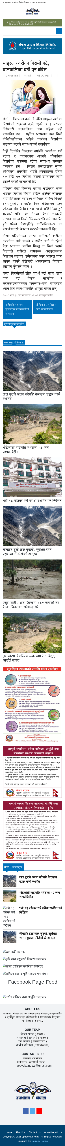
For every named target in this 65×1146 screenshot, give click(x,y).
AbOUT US (32, 1009)
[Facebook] (26, 1112)
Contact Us (35, 1132)
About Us (20, 1132)
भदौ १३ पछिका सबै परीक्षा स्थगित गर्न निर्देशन (32, 501)
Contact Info (33, 1054)
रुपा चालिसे (24, 1041)
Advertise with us (53, 1132)
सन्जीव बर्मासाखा (24, 1044)
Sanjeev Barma (40, 1141)
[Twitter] (32, 1112)
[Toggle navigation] (59, 31)
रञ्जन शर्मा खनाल (26, 1037)
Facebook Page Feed (32, 982)
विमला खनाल (27, 1034)
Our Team (32, 1029)
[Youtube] (39, 1112)
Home (9, 1132)
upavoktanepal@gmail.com (33, 1065)
